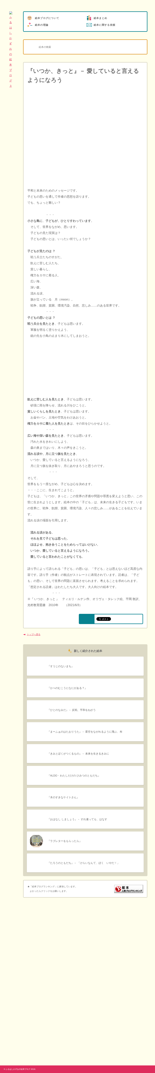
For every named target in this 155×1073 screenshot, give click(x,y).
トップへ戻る (33, 634)
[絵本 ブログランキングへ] (128, 890)
